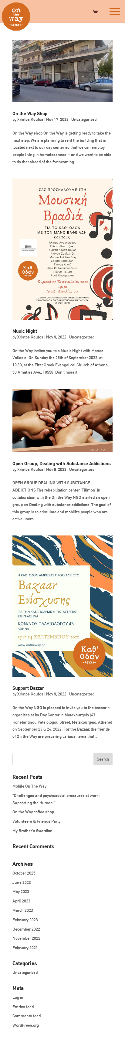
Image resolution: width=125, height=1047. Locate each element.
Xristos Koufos (30, 119)
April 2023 (21, 901)
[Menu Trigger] (114, 11)
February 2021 (25, 947)
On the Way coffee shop (33, 812)
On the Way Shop (29, 113)
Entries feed (23, 1006)
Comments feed (26, 1016)
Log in (17, 997)
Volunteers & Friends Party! (37, 821)
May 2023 (20, 891)
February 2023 (25, 919)
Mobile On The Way (29, 786)
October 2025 (23, 873)
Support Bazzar (28, 688)
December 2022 (26, 929)
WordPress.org (25, 1025)
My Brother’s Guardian (32, 830)
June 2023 (21, 882)
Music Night (24, 331)
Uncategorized (83, 119)
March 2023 (22, 910)
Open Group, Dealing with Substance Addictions (61, 463)
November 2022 (26, 938)
